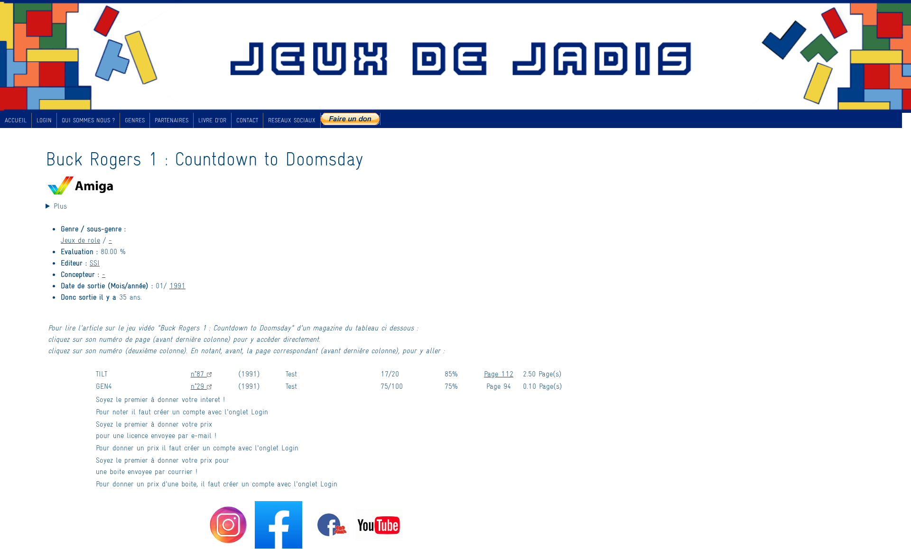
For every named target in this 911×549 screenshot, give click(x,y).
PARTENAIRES (171, 120)
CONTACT (247, 120)
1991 (177, 285)
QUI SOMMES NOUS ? (88, 120)
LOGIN (44, 120)
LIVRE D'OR (212, 120)
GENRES (135, 120)
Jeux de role (80, 239)
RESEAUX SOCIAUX (292, 120)
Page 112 (498, 373)
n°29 (199, 385)
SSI (95, 262)
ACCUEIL (16, 120)
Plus (60, 205)
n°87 (199, 373)
